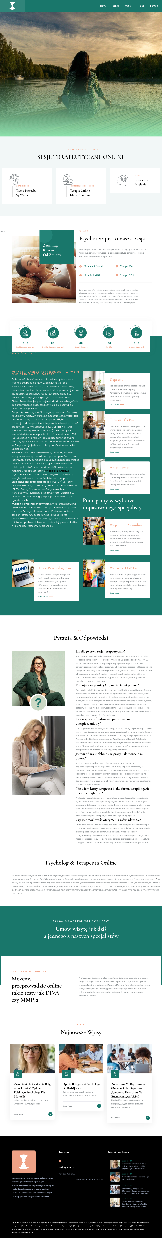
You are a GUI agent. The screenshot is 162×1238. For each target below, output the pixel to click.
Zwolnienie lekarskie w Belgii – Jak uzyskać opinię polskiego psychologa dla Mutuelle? (135, 1166)
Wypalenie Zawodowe (127, 525)
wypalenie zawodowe (57, 470)
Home (103, 6)
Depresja (116, 379)
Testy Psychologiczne (55, 568)
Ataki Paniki (120, 467)
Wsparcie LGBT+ (123, 568)
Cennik (115, 6)
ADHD (49, 588)
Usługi (128, 6)
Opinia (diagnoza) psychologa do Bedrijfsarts (135, 1178)
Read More (114, 404)
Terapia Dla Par (122, 419)
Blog (142, 6)
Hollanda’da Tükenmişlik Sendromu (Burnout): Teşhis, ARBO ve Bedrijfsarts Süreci (134, 1204)
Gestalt (153, 879)
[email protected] (71, 1160)
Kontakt (154, 6)
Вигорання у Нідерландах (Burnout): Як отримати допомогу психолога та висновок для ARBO (136, 1191)
